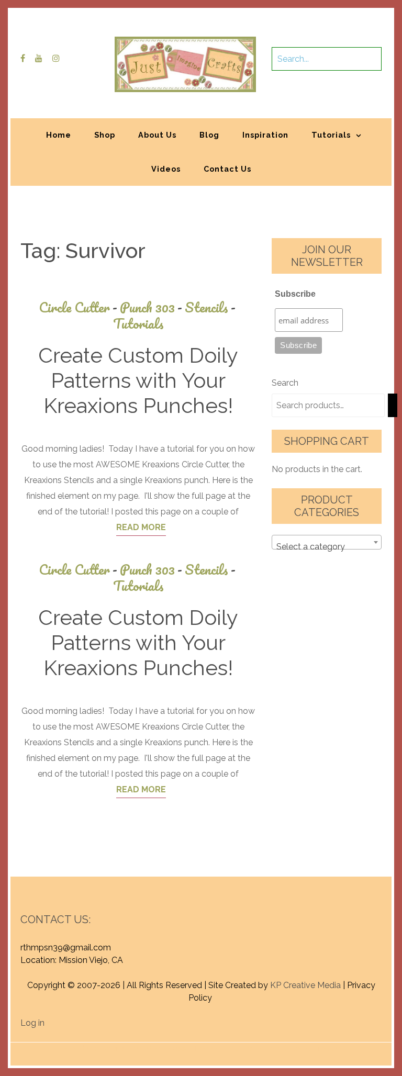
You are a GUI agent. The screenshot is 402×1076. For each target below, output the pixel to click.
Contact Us (227, 168)
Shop (104, 134)
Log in (32, 1023)
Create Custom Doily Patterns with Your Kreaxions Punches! (138, 380)
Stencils (210, 307)
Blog (209, 134)
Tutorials (331, 134)
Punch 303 (151, 307)
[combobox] (327, 542)
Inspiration (265, 134)
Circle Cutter (78, 307)
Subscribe (295, 293)
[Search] (392, 405)
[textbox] (326, 546)
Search (285, 383)
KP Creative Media (305, 985)
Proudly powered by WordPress (123, 1048)
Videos (166, 168)
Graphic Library (310, 1048)
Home (58, 134)
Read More (141, 527)
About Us (157, 134)
